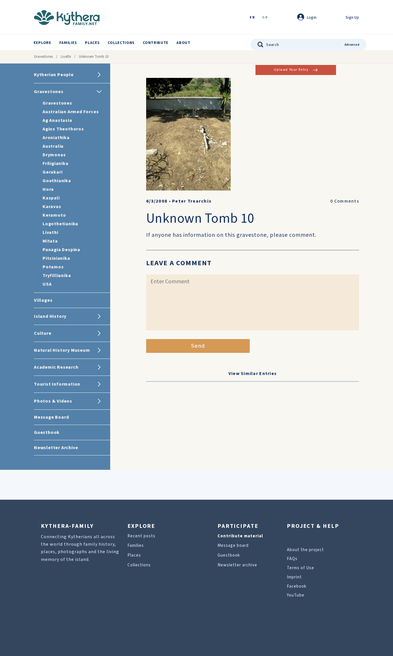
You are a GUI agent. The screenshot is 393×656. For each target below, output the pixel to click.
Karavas (52, 206)
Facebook (296, 586)
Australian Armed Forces (71, 112)
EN (252, 18)
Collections (121, 43)
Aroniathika (56, 137)
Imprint (294, 577)
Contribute (155, 43)
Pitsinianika (56, 258)
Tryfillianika (57, 275)
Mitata (50, 241)
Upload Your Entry (291, 69)
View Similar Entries (252, 373)
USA (47, 284)
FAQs (292, 559)
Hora (48, 189)
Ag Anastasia (57, 120)
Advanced (352, 44)
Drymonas (54, 155)
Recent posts (141, 536)
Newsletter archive (237, 565)
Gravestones (43, 56)
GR (265, 18)
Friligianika (55, 163)
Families (68, 43)
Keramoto (54, 215)
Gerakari (52, 172)
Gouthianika (57, 181)
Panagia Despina (61, 250)
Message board (233, 546)
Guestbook (229, 555)
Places (92, 43)
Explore (42, 43)
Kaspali (51, 198)
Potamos (53, 267)
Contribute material (240, 536)
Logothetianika (60, 224)
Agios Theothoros (63, 129)
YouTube (295, 595)
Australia (53, 146)
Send (198, 346)
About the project (305, 550)
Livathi (66, 56)
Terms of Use (300, 568)
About (183, 43)
